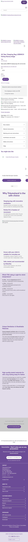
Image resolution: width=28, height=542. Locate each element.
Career (3, 489)
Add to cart (5, 79)
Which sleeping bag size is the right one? (8, 66)
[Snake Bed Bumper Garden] (12, 165)
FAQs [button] (4, 146)
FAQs (3, 505)
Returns (4, 503)
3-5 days (7, 82)
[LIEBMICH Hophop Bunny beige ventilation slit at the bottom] (20, 46)
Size (2, 68)
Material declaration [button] (8, 129)
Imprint (20, 533)
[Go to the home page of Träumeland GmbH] (9, 1)
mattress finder (24, 2)
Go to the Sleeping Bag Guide (14, 426)
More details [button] (6, 124)
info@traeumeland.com (7, 477)
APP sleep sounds (6, 514)
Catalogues (5, 517)
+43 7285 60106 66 (11, 473)
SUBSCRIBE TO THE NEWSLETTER (14, 457)
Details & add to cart (11, 180)
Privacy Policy (16, 525)
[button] (24, 46)
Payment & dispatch (7, 500)
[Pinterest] (14, 536)
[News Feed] (18, 536)
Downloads (5, 519)
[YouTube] (12, 536)
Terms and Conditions (7, 525)
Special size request (7, 507)
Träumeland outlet (6, 486)
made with (12, 539)
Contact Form (5, 479)
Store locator (5, 491)
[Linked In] (15, 536)
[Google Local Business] (17, 536)
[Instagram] (10, 536)
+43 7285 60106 (8, 471)
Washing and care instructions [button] (11, 133)
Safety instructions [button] (8, 141)
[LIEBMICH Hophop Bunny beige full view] (7, 46)
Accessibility (16, 527)
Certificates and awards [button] (9, 137)
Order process (5, 498)
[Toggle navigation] (26, 8)
